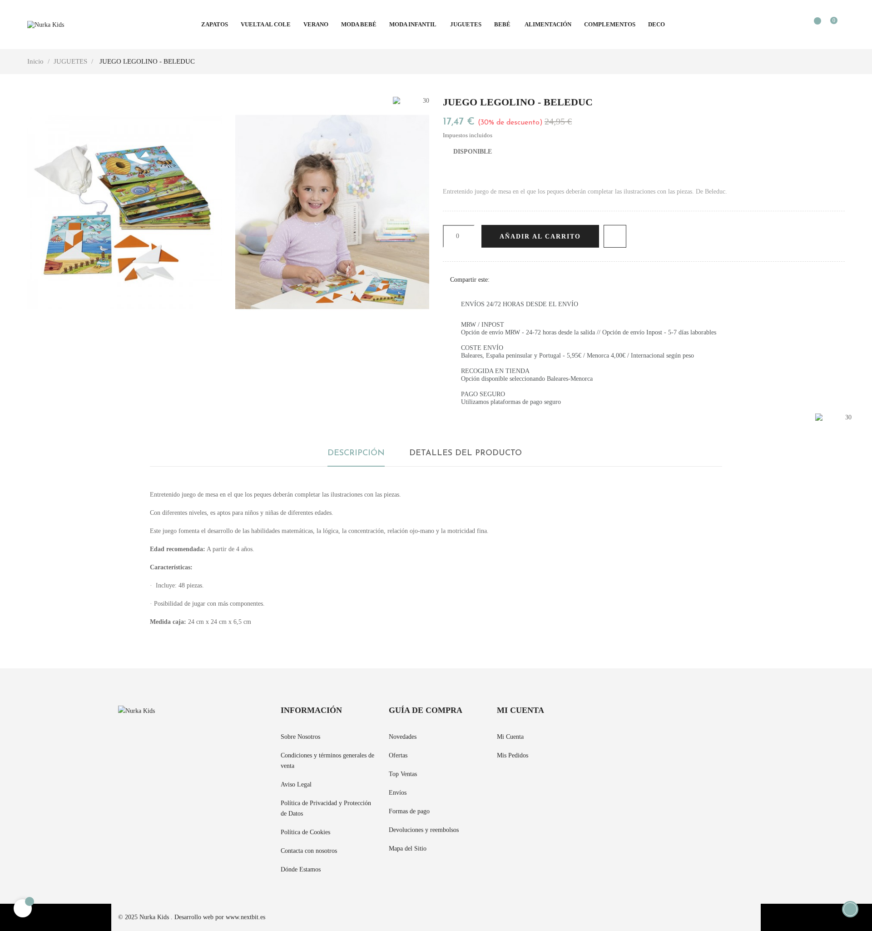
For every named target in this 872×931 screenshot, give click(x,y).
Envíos (397, 792)
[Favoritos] (813, 25)
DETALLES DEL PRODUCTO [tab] (465, 453)
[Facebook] (607, 716)
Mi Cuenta (510, 736)
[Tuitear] (515, 279)
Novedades (402, 736)
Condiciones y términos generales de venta (327, 760)
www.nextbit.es (245, 917)
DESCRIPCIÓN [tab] (356, 453)
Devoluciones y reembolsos (424, 829)
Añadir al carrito (540, 236)
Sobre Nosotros (300, 736)
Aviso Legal (296, 784)
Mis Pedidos (512, 755)
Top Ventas (403, 774)
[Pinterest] (529, 279)
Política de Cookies (305, 832)
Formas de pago (409, 811)
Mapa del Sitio (407, 848)
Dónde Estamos (301, 869)
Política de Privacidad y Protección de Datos (326, 808)
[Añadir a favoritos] (615, 236)
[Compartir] (501, 279)
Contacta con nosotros (309, 850)
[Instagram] (640, 716)
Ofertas (398, 755)
